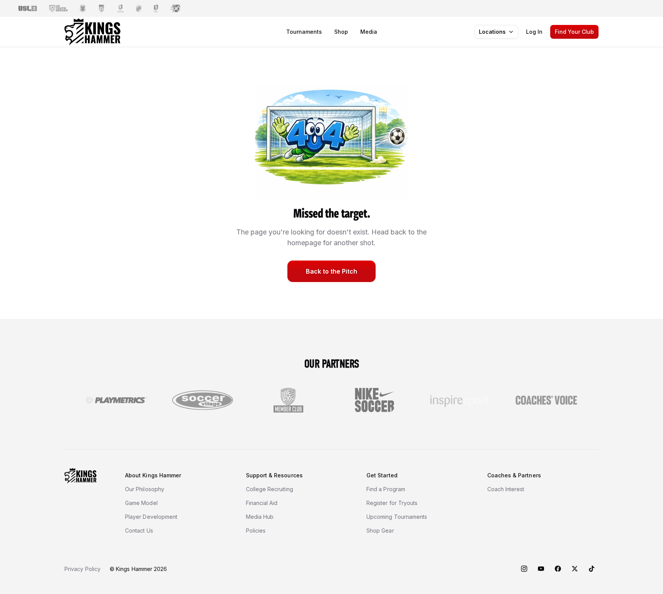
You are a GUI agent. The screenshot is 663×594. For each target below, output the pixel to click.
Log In (534, 31)
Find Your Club (574, 31)
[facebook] (558, 569)
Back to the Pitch (331, 271)
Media (368, 31)
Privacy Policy (82, 569)
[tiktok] (592, 569)
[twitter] (575, 569)
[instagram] (524, 569)
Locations (492, 31)
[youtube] (541, 569)
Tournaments (304, 31)
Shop (341, 31)
